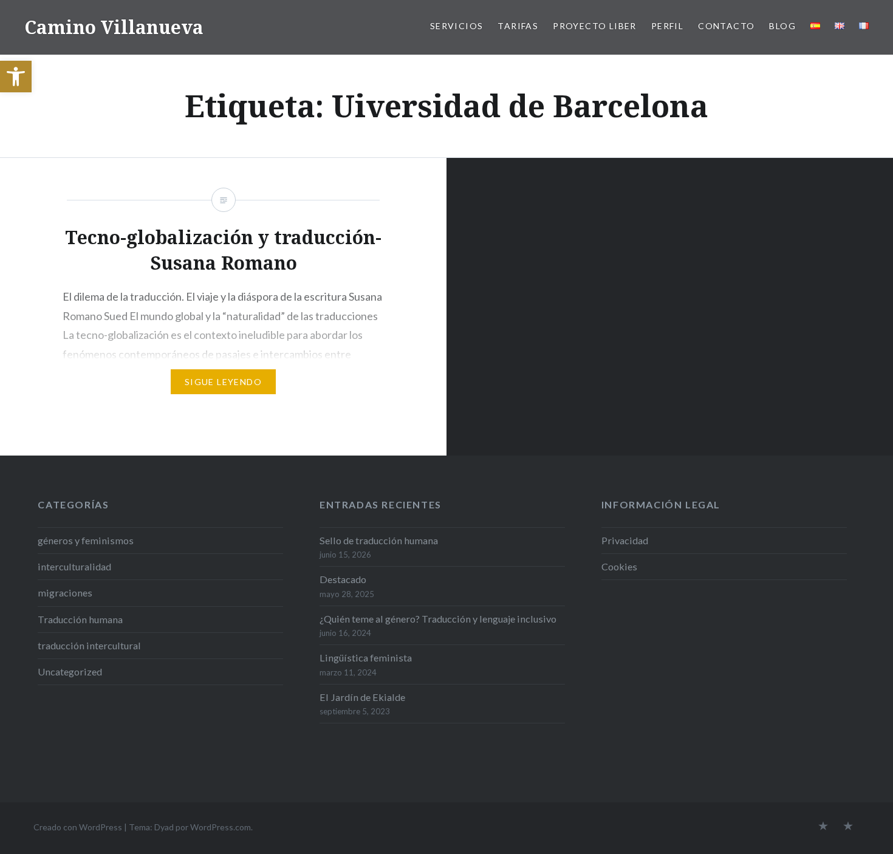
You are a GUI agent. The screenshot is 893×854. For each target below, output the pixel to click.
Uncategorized (70, 671)
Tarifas (518, 26)
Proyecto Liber (595, 26)
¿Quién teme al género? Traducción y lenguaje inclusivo (438, 618)
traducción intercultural (89, 645)
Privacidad (624, 540)
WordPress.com (220, 827)
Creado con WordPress (77, 827)
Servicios (457, 26)
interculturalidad (74, 566)
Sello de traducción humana (379, 540)
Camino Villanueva (114, 27)
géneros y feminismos (86, 540)
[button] (16, 76)
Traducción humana (80, 619)
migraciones (65, 592)
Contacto (726, 26)
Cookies (619, 566)
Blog (782, 26)
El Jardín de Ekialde (362, 697)
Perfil (667, 26)
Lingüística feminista (366, 657)
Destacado (343, 579)
